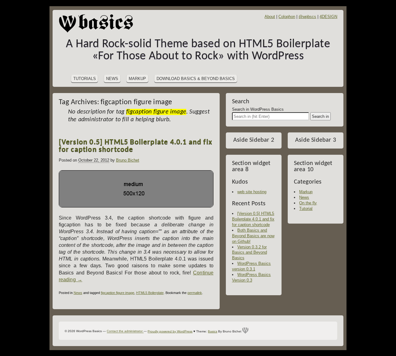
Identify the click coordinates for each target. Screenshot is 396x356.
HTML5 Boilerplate (150, 293)
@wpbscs (307, 16)
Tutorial (305, 208)
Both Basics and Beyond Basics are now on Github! (253, 236)
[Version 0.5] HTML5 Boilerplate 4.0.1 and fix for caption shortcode (135, 146)
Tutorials (84, 78)
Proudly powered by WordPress (170, 331)
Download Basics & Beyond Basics (196, 78)
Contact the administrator (125, 331)
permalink (194, 293)
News (112, 78)
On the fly (308, 203)
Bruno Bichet (127, 160)
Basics (212, 331)
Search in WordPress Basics (258, 109)
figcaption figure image (117, 293)
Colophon (286, 16)
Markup (137, 78)
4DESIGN (328, 16)
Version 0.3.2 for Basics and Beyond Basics (249, 252)
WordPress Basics (99, 23)
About (270, 16)
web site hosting (251, 191)
